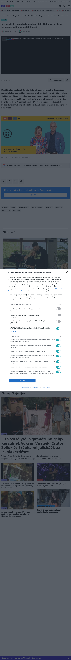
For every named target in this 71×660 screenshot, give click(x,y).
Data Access (35, 387)
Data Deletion (25, 387)
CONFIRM (22, 380)
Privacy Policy (46, 387)
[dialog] (35, 330)
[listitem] (35, 305)
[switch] (58, 308)
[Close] (67, 273)
